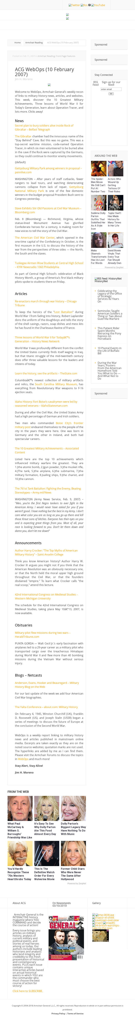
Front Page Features (65, 56)
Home (17, 42)
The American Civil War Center (35, 237)
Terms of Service (75, 1013)
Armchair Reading (34, 42)
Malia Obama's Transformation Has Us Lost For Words (99, 257)
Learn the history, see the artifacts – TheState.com (46, 373)
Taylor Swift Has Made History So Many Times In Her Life (114, 219)
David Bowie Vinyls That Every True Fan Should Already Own (114, 257)
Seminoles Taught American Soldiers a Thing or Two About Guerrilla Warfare (110, 315)
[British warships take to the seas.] (108, 928)
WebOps (23, 759)
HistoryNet (101, 281)
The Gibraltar (23, 136)
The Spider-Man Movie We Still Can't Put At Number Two (98, 185)
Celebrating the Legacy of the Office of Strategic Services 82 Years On (110, 296)
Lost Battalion (63, 312)
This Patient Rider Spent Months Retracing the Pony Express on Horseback (109, 333)
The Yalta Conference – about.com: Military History (46, 707)
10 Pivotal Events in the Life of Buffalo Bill (110, 350)
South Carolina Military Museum (56, 384)
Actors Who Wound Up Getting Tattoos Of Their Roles (114, 185)
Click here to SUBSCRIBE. (28, 991)
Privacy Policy (59, 1013)
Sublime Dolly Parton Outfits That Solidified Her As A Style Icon (98, 221)
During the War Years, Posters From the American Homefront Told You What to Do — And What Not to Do (110, 370)
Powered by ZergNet (77, 884)
